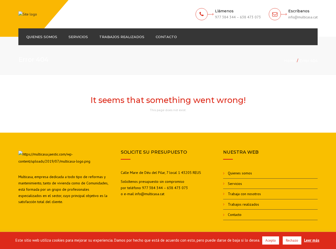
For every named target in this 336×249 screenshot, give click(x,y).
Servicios (78, 37)
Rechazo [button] (292, 240)
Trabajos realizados (121, 37)
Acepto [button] (270, 240)
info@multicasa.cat (149, 193)
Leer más (311, 240)
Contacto (166, 37)
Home (290, 60)
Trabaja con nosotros (244, 193)
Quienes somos (41, 37)
